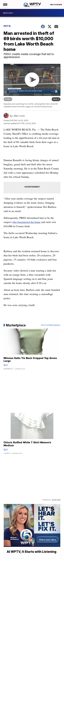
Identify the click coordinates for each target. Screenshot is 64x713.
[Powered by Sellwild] (56, 500)
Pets (7, 26)
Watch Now (55, 5)
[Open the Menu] (5, 4)
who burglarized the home (26, 222)
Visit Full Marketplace (50, 325)
